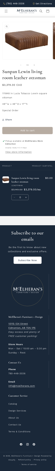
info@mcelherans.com (21, 385)
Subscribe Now (27, 260)
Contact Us (14, 424)
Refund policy (24, 460)
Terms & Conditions (19, 431)
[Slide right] (34, 65)
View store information (18, 152)
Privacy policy (40, 460)
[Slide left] (20, 65)
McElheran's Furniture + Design (25, 456)
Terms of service (29, 464)
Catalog (12, 404)
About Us (13, 417)
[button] (6, 11)
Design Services (17, 410)
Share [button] (8, 119)
